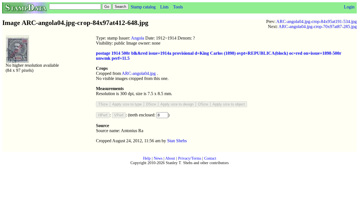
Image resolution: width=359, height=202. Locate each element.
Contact (210, 158)
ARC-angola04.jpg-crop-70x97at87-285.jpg (318, 26)
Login (349, 6)
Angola (137, 38)
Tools (178, 6)
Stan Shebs (177, 140)
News (158, 158)
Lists (164, 6)
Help (147, 158)
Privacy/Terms (189, 158)
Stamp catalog (143, 6)
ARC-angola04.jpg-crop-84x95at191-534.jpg (316, 21)
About (170, 158)
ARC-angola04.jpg (139, 73)
